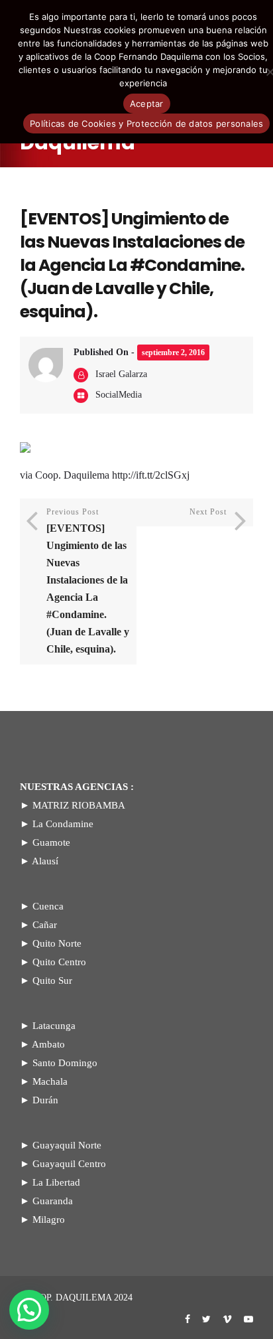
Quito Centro (59, 962)
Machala (50, 1081)
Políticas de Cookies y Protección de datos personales (146, 123)
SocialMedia (118, 395)
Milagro (48, 1219)
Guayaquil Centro (69, 1163)
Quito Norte (57, 943)
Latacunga (54, 1025)
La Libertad (56, 1182)
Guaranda (52, 1201)
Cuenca (48, 906)
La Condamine (62, 824)
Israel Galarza (121, 374)
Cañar (44, 924)
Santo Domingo (64, 1063)
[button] (29, 1310)
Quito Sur (52, 980)
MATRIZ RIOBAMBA (78, 805)
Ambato (48, 1044)
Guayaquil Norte (66, 1145)
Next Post (208, 511)
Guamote (51, 842)
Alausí (45, 861)
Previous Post (87, 581)
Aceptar (147, 103)
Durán (45, 1100)
